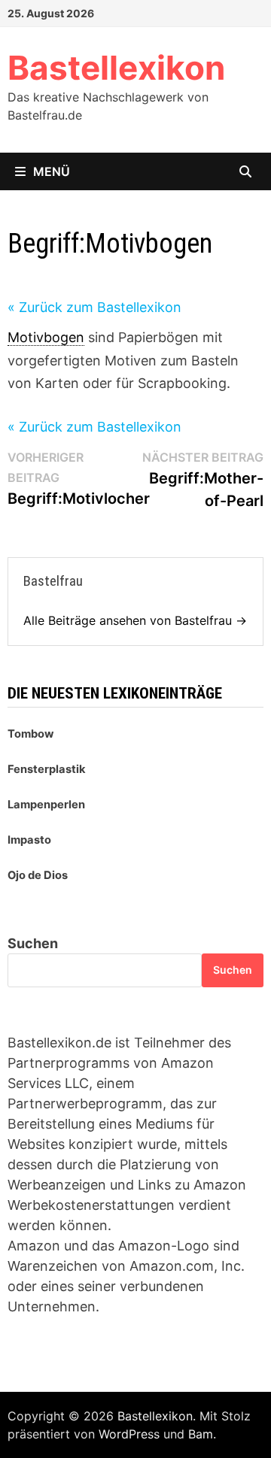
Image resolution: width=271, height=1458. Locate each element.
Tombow (30, 734)
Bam (200, 1433)
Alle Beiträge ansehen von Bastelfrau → (135, 620)
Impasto (29, 840)
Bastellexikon (116, 67)
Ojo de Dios (38, 875)
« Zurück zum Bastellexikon (94, 307)
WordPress (129, 1433)
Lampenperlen (46, 804)
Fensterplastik (47, 769)
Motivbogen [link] (46, 337)
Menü (51, 171)
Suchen (33, 943)
